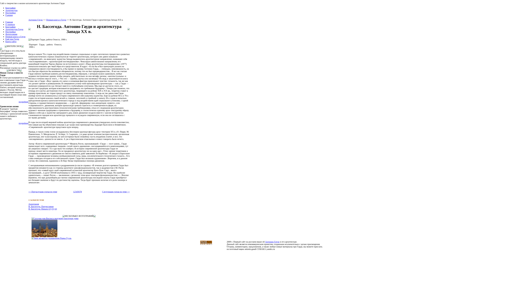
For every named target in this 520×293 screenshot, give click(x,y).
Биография (10, 8)
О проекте (10, 24)
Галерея (9, 15)
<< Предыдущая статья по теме (42, 192)
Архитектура (11, 10)
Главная (9, 22)
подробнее (23, 102)
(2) (49, 209)
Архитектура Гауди (14, 29)
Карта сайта (10, 41)
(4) (55, 209)
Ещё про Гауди (12, 39)
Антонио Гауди (35, 20)
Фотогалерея (11, 34)
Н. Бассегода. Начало (38, 209)
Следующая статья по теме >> (116, 192)
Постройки (10, 13)
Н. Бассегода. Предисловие (41, 206)
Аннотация (33, 204)
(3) (52, 209)
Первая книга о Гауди (15, 37)
